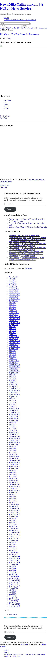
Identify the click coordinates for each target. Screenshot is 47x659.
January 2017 (13, 506)
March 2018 (13, 478)
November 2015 (14, 534)
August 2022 (13, 373)
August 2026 (13, 277)
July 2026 (12, 279)
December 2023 (14, 341)
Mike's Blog (28, 268)
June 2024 (12, 329)
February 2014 (14, 576)
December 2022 (14, 365)
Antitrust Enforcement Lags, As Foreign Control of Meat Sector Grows (26, 259)
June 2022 (12, 377)
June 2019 (12, 448)
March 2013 (13, 598)
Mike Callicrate (14, 244)
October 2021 (13, 393)
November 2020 (14, 414)
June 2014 (12, 568)
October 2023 (13, 345)
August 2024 (13, 325)
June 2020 (12, 424)
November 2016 (14, 510)
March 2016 (13, 526)
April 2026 (12, 285)
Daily (9, 38)
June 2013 (12, 592)
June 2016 (12, 520)
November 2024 (14, 319)
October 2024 (13, 321)
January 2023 (13, 363)
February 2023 (14, 361)
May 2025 (12, 307)
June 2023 (12, 353)
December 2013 (14, 580)
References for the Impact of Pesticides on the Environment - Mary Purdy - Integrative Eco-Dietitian (27, 237)
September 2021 (14, 395)
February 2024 (14, 337)
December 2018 (14, 460)
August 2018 (13, 468)
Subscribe (10, 209)
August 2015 (13, 540)
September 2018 (14, 466)
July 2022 (12, 375)
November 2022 (14, 367)
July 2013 (12, 590)
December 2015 (14, 532)
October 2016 (13, 512)
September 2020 (14, 418)
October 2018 (13, 464)
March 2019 (13, 454)
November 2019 (14, 438)
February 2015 (14, 552)
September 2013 (14, 586)
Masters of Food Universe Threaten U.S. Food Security (28, 227)
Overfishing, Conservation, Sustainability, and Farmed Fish (24, 654)
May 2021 (12, 402)
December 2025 (14, 293)
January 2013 (13, 602)
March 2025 (13, 311)
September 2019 (14, 442)
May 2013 (12, 594)
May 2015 (12, 546)
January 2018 (13, 482)
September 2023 (14, 347)
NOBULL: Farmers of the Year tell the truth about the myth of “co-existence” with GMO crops (27, 241)
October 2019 (13, 440)
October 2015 (13, 536)
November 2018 (14, 462)
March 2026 (13, 287)
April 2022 (12, 381)
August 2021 (13, 397)
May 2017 (12, 498)
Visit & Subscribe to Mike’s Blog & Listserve (20, 20)
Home (6, 18)
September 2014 (14, 562)
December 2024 (14, 317)
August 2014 (13, 564)
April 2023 (12, 357)
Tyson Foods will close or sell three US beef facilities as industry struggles (27, 245)
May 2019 (12, 450)
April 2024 (12, 333)
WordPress (24, 644)
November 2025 (14, 295)
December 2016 (14, 508)
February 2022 (14, 385)
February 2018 (14, 480)
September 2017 (14, 490)
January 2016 (13, 530)
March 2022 (13, 383)
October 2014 (13, 560)
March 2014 (13, 574)
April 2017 (12, 500)
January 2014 (13, 578)
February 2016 (14, 528)
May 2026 (12, 283)
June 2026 (12, 281)
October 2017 (13, 488)
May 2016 (12, 522)
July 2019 (12, 446)
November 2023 (14, 343)
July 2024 (12, 327)
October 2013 (13, 584)
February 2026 (14, 289)
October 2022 (13, 369)
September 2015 (14, 538)
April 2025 (12, 309)
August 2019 (13, 444)
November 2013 (14, 582)
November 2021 (14, 391)
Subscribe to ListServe (12, 656)
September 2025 (14, 299)
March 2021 (13, 406)
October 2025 (13, 297)
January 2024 (13, 339)
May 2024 (12, 331)
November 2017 (14, 486)
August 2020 (13, 420)
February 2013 (14, 600)
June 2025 (12, 305)
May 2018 (12, 474)
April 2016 (12, 524)
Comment (43, 28)
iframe (6, 652)
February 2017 (14, 504)
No (39, 28)
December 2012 (14, 604)
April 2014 (12, 572)
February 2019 (14, 456)
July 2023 (12, 351)
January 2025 (13, 315)
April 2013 (12, 596)
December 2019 (14, 436)
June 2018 (12, 472)
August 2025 (13, 301)
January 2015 (13, 554)
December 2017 (14, 484)
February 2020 (14, 432)
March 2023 (13, 359)
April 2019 (12, 452)
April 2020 (12, 428)
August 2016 (13, 516)
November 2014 (14, 558)
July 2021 (12, 399)
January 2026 (13, 291)
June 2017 (12, 496)
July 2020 (12, 422)
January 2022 (13, 387)
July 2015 (12, 542)
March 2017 (13, 502)
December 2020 (14, 412)
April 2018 (12, 476)
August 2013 (13, 588)
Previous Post (4, 116)
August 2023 (13, 349)
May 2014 (12, 570)
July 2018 (12, 470)
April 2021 (12, 404)
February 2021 (14, 408)
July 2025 (12, 303)
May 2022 (12, 379)
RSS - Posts (13, 615)
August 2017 (13, 492)
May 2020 (12, 426)
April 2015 (12, 548)
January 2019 (13, 458)
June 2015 (12, 544)
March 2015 (13, 550)
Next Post (3, 118)
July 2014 (12, 566)
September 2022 (14, 371)
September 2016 (14, 514)
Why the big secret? (28, 256)
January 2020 (13, 434)
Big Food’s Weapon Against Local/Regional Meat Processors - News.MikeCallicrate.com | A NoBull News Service (26, 254)
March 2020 (13, 430)
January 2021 (13, 410)
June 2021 (12, 400)
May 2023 (12, 355)
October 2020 (13, 416)
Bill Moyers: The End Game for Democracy (19, 34)
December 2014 (14, 556)
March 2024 (13, 335)
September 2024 (14, 323)
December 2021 (14, 389)
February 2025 (14, 313)
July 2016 (12, 518)
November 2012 (14, 606)
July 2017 (12, 494)
